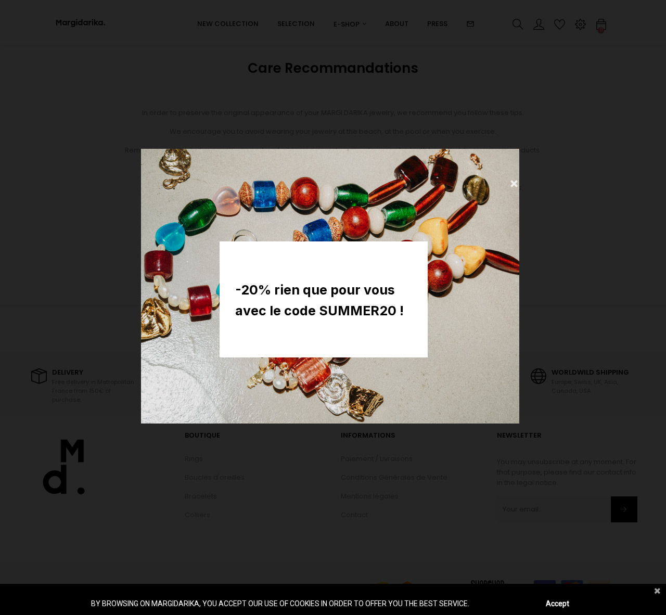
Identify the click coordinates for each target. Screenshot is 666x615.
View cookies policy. (503, 603)
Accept (557, 603)
